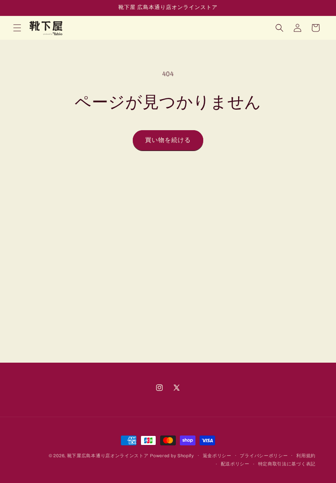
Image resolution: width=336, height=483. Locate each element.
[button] (17, 28)
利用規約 (306, 455)
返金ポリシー (217, 455)
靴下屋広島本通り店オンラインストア (108, 455)
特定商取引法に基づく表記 (287, 463)
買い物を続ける (168, 140)
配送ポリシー (235, 463)
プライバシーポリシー (264, 455)
